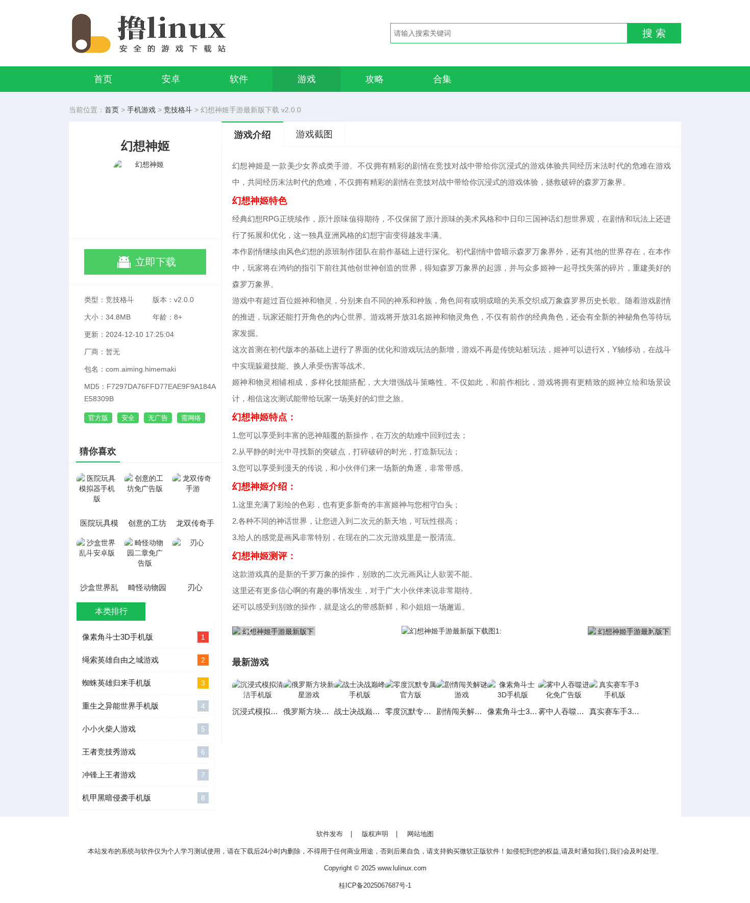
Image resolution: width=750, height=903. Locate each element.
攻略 (374, 79)
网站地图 (420, 834)
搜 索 (654, 33)
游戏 (306, 79)
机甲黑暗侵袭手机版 (143, 797)
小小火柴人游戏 (143, 728)
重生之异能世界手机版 (143, 705)
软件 (239, 79)
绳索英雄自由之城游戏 (143, 659)
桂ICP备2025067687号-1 (375, 885)
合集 (442, 79)
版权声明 (375, 834)
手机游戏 (141, 110)
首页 (103, 79)
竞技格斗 (178, 110)
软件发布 (329, 834)
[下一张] (561, 630)
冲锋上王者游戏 (143, 774)
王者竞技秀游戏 (143, 751)
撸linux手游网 (186, 33)
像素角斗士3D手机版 (143, 636)
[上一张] (342, 630)
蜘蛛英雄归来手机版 (143, 682)
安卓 (171, 79)
